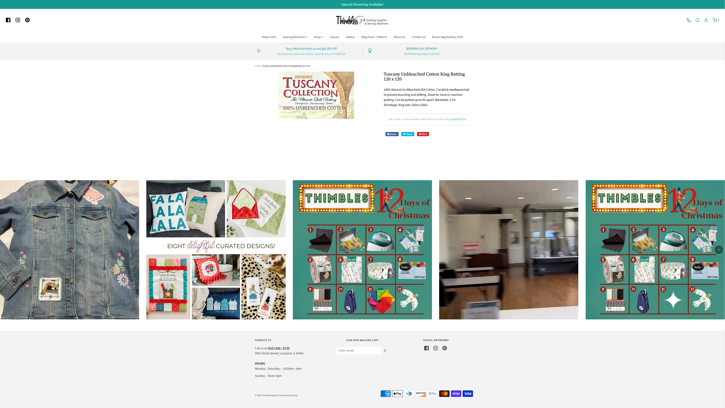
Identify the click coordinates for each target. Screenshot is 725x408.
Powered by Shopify (288, 395)
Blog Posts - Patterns (374, 37)
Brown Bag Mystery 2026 (447, 37)
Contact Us (419, 37)
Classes (334, 37)
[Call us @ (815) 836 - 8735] (687, 20)
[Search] (695, 20)
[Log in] (704, 20)
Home (258, 66)
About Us (399, 37)
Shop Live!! (269, 37)
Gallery (350, 37)
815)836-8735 (458, 119)
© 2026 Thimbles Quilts (266, 395)
